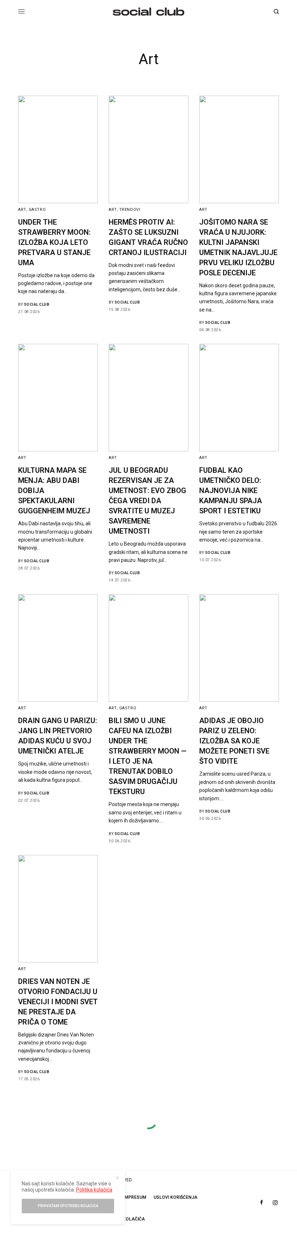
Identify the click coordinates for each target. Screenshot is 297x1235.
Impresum (134, 1197)
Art (22, 209)
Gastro (37, 209)
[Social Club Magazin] (148, 11)
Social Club (37, 304)
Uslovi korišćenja (175, 1197)
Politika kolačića (94, 1190)
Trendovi (129, 209)
